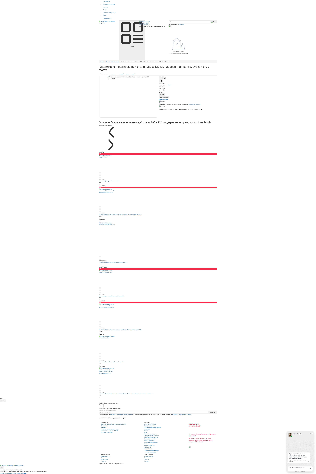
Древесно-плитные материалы (152, 427)
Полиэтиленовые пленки (151, 442)
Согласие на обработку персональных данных (113, 424)
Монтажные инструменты (151, 437)
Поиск (214, 22)
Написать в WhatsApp (6, 473)
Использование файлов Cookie (109, 430)
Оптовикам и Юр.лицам (109, 12)
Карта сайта (104, 459)
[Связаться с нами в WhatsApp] (3, 465)
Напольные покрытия (150, 439)
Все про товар (104, 74)
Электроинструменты (150, 452)
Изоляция (147, 429)
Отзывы (121, 74)
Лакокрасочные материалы (151, 435)
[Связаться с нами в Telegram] (10, 465)
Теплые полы (148, 449)
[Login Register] (169, 26)
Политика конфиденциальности (109, 429)
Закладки (146, 459)
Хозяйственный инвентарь (151, 450)
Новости (103, 461)
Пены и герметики (149, 440)
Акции (104, 15)
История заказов (148, 458)
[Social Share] (161, 81)
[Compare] (160, 76)
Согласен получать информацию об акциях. (113, 418)
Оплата (105, 10)
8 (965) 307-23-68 (144, 23)
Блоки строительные (150, 426)
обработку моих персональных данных (121, 414)
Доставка (103, 427)
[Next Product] (164, 78)
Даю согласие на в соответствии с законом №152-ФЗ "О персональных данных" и (145, 414)
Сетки (146, 444)
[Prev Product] (160, 78)
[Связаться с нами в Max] (19, 465)
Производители (107, 18)
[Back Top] (2, 467)
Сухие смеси (147, 447)
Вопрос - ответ (130, 74)
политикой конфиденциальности (181, 414)
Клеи (145, 432)
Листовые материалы (150, 424)
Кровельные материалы (150, 434)
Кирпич (146, 430)
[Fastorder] (100, 172)
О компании (106, 1)
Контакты (105, 7)
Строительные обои (149, 445)
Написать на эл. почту (18, 473)
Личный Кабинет (148, 456)
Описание (113, 74)
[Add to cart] (99, 184)
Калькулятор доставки (109, 4)
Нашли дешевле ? (164, 99)
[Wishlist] (163, 76)
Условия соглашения (106, 432)
